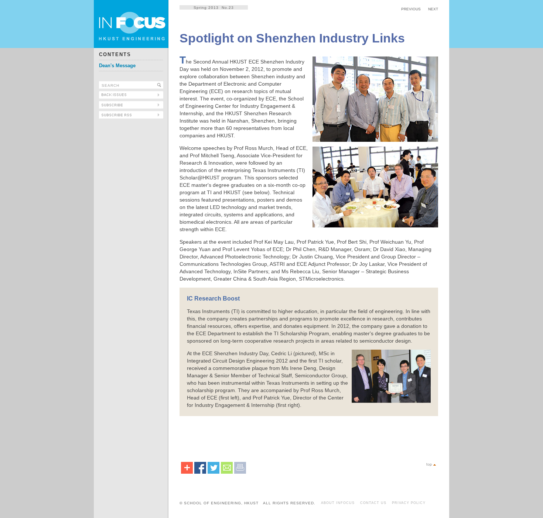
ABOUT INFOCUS (338, 503)
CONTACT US (373, 503)
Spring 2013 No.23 (214, 8)
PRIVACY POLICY (409, 503)
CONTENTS (115, 54)
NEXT (433, 9)
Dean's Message (117, 65)
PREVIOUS (411, 9)
